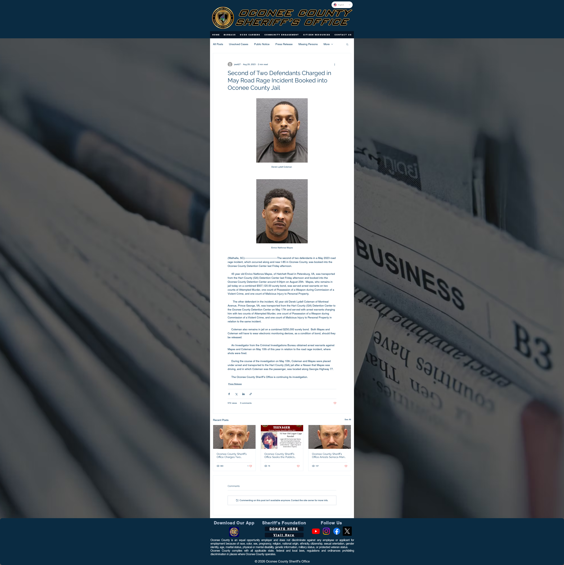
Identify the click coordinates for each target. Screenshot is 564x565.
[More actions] (334, 64)
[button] (229, 35)
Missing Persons (308, 44)
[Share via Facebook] (229, 394)
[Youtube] (315, 531)
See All (348, 419)
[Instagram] (326, 531)
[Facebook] (336, 531)
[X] (347, 531)
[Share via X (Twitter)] (236, 394)
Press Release (284, 44)
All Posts (218, 44)
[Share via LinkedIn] (243, 394)
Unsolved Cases (238, 44)
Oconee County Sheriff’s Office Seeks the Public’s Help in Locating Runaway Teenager (280, 455)
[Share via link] (250, 394)
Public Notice (262, 44)
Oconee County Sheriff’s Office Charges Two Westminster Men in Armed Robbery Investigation (234, 455)
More (327, 44)
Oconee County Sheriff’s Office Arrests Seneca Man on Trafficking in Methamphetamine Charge (329, 455)
